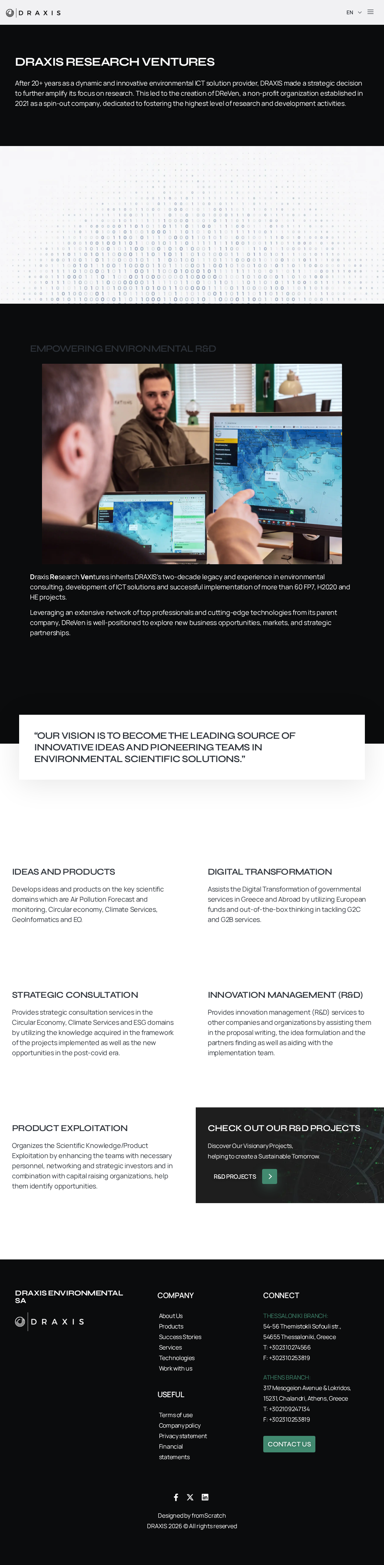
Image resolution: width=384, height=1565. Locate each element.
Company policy (180, 1425)
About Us (171, 1316)
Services (170, 1347)
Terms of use (176, 1415)
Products (171, 1326)
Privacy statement (183, 1436)
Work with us (175, 1368)
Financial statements (174, 1451)
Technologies (177, 1358)
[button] (370, 12)
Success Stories (180, 1337)
